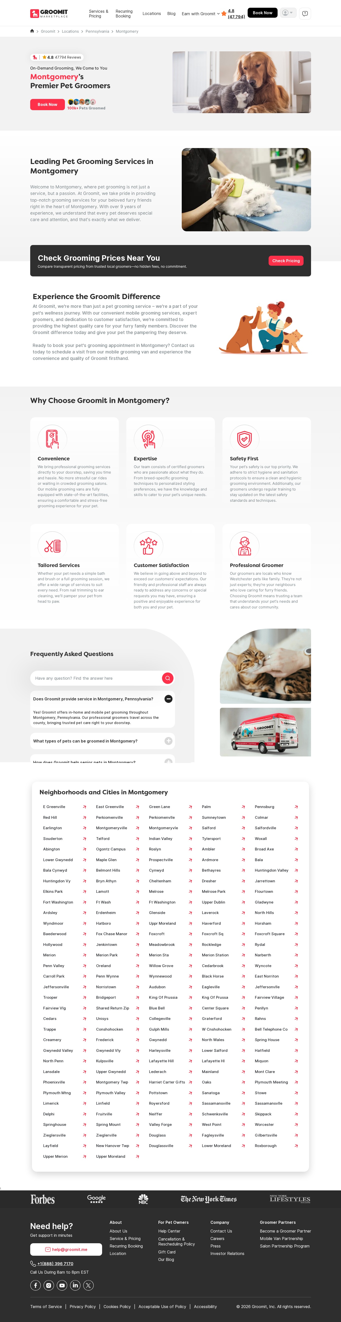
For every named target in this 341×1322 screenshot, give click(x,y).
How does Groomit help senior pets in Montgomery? (84, 762)
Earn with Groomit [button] (198, 13)
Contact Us (221, 1231)
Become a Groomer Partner (285, 1231)
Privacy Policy (83, 1306)
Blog (171, 13)
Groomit (48, 31)
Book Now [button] (47, 104)
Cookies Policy (117, 1306)
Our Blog (166, 1259)
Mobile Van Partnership (281, 1238)
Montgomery (127, 31)
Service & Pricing (125, 1238)
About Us (118, 1231)
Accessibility (205, 1306)
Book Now (262, 12)
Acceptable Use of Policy (162, 1306)
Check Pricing (286, 260)
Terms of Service (46, 1306)
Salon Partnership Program (285, 1246)
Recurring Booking (124, 13)
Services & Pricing (98, 13)
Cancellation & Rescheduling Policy (176, 1241)
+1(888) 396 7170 (55, 1263)
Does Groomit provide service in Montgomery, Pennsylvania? (93, 698)
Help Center (169, 1231)
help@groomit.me (69, 1249)
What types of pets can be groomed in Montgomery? (85, 741)
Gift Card (167, 1252)
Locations (152, 13)
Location (118, 1253)
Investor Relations (227, 1253)
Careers (217, 1238)
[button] (288, 12)
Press (215, 1246)
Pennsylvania (97, 31)
